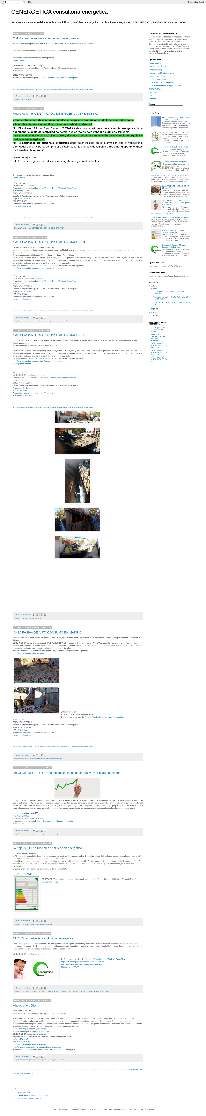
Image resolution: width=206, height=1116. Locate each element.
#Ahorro (88, 959)
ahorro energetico (27, 834)
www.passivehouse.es (22, 206)
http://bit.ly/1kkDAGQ (70, 967)
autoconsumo (38, 834)
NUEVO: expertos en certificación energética (43, 938)
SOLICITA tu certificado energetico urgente (165, 86)
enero (155, 289)
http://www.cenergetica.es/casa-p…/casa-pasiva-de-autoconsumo (39, 268)
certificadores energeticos (46, 991)
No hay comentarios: (23, 96)
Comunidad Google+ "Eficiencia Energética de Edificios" (174, 246)
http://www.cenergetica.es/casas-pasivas (29, 1044)
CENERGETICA (155, 64)
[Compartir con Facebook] (42, 96)
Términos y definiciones (158, 80)
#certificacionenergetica (42, 1031)
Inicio (70, 1069)
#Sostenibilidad (52, 78)
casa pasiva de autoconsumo (40, 321)
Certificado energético (157, 70)
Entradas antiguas (135, 1069)
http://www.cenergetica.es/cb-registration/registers (81, 964)
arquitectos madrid (19, 89)
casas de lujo (69, 89)
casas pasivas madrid (32, 89)
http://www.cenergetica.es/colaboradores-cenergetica (82, 962)
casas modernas (59, 89)
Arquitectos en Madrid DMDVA (29, 1098)
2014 (153, 312)
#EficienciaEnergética (69, 78)
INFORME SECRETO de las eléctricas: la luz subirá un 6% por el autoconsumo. (67, 773)
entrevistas (91, 44)
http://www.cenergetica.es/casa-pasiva (28, 653)
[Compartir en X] (39, 96)
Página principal (24, 1093)
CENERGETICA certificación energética (33, 1096)
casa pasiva (25, 321)
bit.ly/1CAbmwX (22, 1039)
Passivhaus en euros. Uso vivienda (175, 132)
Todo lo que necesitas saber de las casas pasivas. (47, 38)
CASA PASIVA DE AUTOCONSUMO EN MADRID (47, 632)
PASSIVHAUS (154, 92)
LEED (151, 95)
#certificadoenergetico (22, 1031)
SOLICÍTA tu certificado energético (161, 83)
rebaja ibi (49, 924)
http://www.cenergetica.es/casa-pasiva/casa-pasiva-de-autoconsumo (41, 361)
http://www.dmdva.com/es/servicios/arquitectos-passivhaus (37, 1047)
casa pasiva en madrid (59, 321)
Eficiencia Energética (64, 821)
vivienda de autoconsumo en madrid (49, 758)
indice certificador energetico (65, 991)
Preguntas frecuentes (157, 76)
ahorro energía (39, 1060)
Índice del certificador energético (174, 162)
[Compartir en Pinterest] (45, 96)
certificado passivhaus (47, 89)
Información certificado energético (161, 73)
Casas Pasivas (19, 60)
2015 (153, 309)
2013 (153, 316)
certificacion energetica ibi (30, 924)
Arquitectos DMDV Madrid (23, 198)
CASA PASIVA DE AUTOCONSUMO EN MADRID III (49, 242)
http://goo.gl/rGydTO (30, 813)
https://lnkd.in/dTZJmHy (23, 874)
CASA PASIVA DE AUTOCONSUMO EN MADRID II (48, 335)
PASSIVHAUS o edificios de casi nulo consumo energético (176, 118)
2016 (153, 286)
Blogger (152, 1109)
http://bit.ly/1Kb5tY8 (21, 816)
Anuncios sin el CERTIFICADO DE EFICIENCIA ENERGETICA (56, 113)
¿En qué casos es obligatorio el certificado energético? (174, 231)
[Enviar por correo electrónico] (34, 96)
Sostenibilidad (48, 821)
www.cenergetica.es (21, 71)
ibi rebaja (43, 924)
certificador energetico (28, 991)
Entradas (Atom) (30, 1073)
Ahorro (38, 821)
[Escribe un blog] (37, 96)
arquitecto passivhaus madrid (83, 89)
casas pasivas (26, 99)
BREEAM (152, 99)
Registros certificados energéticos (175, 147)
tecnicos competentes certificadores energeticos (92, 991)
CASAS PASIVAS (155, 89)
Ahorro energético (25, 1005)
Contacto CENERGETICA (158, 67)
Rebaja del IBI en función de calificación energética (47, 848)
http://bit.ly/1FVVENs (21, 1042)
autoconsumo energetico (52, 834)
